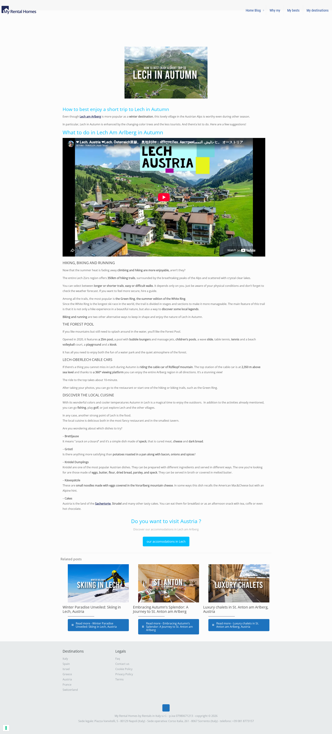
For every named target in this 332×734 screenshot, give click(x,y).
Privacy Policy (124, 674)
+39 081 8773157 (243, 721)
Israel (66, 669)
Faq (117, 659)
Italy (65, 659)
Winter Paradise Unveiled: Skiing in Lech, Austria (92, 609)
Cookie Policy (123, 669)
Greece (67, 674)
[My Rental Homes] (19, 10)
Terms (119, 679)
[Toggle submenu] (263, 10)
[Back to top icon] (166, 708)
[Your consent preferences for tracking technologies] (6, 728)
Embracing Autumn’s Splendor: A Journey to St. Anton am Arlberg (160, 609)
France (67, 684)
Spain (66, 664)
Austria (67, 679)
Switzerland (70, 690)
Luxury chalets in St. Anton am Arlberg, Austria (235, 609)
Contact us (122, 664)
